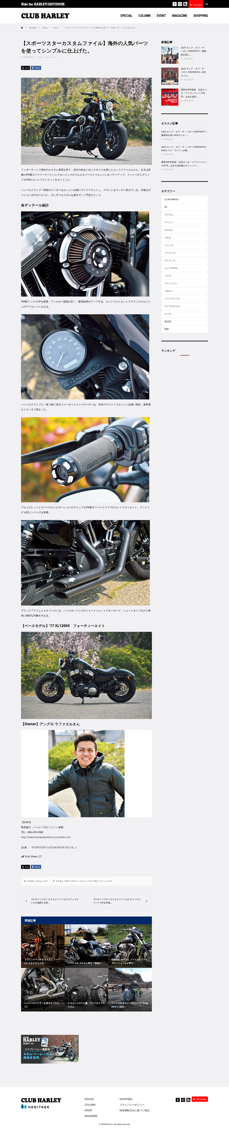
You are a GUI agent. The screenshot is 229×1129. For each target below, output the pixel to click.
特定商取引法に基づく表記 (134, 1110)
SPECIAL (89, 1099)
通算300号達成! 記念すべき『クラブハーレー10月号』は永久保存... (194, 93)
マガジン (169, 290)
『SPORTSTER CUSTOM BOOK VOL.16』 (52, 847)
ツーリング (170, 252)
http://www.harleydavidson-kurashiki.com (46, 837)
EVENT (88, 1110)
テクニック (170, 260)
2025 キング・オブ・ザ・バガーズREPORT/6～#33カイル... (193, 72)
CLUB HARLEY (172, 199)
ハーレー (82, 881)
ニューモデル (171, 267)
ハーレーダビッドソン (96, 881)
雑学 (167, 329)
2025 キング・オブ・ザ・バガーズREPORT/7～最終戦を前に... (193, 51)
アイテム (169, 214)
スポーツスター (70, 881)
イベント (169, 222)
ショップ (169, 245)
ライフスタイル (172, 306)
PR (166, 206)
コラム (47, 57)
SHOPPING (125, 1099)
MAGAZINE (91, 1116)
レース (168, 313)
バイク (54, 57)
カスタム (40, 57)
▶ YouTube (196, 4)
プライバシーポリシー (131, 1104)
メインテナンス (172, 298)
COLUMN (90, 1104)
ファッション (171, 283)
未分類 (168, 321)
